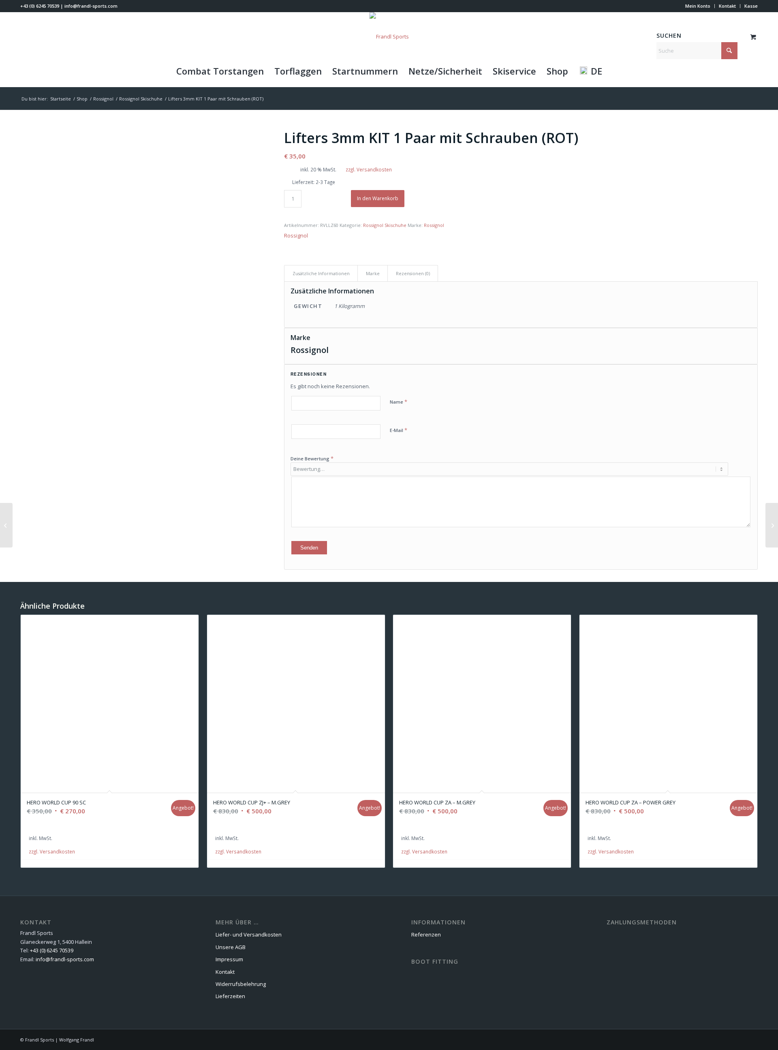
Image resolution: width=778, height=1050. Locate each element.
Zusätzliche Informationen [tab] (321, 273)
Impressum (229, 959)
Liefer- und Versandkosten (249, 934)
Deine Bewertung (312, 458)
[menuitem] (698, 6)
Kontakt (727, 6)
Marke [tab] (373, 273)
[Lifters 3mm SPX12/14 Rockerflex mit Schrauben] (771, 525)
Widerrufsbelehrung (241, 984)
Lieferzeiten (230, 996)
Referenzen (426, 934)
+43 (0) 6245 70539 (39, 6)
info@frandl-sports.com (91, 6)
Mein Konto (697, 6)
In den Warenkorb (377, 198)
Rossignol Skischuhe (384, 225)
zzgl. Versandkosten (369, 169)
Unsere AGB (231, 947)
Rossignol (434, 225)
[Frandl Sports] (389, 36)
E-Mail (398, 430)
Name (398, 401)
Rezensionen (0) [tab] (413, 273)
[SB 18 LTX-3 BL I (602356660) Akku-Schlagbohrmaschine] (6, 525)
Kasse (751, 6)
